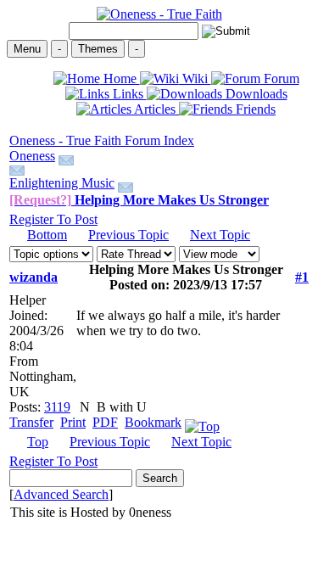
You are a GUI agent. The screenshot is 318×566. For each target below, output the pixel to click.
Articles (155, 109)
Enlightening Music (61, 183)
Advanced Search (61, 494)
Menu (27, 48)
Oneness (32, 156)
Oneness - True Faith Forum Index (101, 140)
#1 (302, 277)
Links (128, 94)
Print (73, 422)
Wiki (195, 78)
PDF (105, 422)
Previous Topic (128, 234)
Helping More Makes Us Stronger (139, 200)
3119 (57, 407)
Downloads (254, 94)
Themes (98, 48)
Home (120, 78)
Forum (279, 78)
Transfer (31, 422)
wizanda (33, 277)
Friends (254, 109)
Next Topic (220, 234)
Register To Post (53, 219)
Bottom (47, 234)
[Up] (202, 422)
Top (37, 441)
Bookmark (153, 422)
